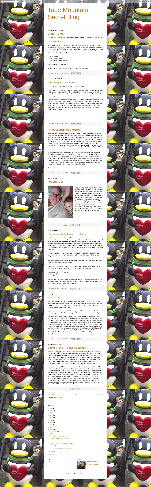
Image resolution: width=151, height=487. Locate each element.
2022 (51, 417)
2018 (51, 427)
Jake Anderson (93, 461)
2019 (51, 425)
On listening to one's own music (63, 82)
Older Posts (99, 394)
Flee (94, 133)
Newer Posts (51, 394)
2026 (51, 408)
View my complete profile (94, 464)
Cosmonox (77, 152)
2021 (51, 420)
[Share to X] (76, 73)
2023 (51, 415)
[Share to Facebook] (78, 73)
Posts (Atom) (58, 397)
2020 (51, 422)
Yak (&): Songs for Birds (55, 41)
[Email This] (72, 73)
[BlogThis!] (74, 73)
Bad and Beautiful (93, 324)
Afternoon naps (55, 182)
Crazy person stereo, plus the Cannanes (68, 348)
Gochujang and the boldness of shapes (67, 234)
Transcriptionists (67, 363)
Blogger (83, 474)
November (54, 451)
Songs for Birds (55, 34)
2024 (51, 413)
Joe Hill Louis (54, 297)
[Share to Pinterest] (80, 73)
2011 (51, 454)
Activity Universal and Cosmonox (64, 130)
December (54, 432)
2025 (51, 410)
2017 (51, 429)
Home (76, 394)
